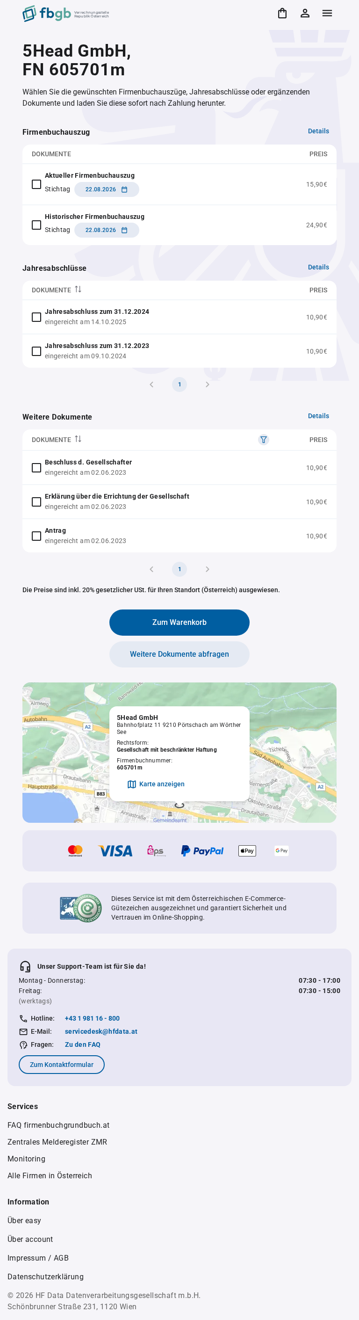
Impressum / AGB (38, 1258)
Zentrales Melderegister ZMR (57, 1142)
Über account (30, 1239)
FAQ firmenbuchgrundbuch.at (58, 1125)
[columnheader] (144, 290)
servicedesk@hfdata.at (101, 1031)
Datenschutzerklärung (45, 1276)
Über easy (24, 1220)
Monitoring (26, 1158)
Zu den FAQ (83, 1044)
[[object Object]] (263, 439)
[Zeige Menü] (327, 13)
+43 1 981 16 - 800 (92, 1018)
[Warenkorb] (282, 13)
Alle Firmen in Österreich (49, 1175)
